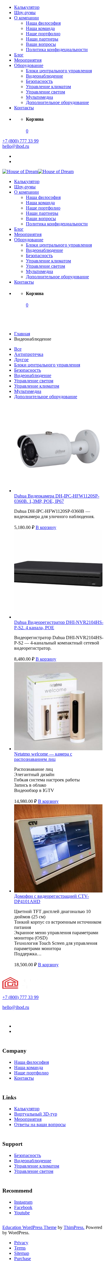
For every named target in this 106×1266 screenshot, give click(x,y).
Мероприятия (28, 60)
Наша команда (40, 28)
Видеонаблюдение (44, 75)
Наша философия (43, 23)
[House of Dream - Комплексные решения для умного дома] (20, 171)
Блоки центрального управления (59, 70)
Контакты (24, 107)
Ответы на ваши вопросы (40, 1124)
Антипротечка (28, 354)
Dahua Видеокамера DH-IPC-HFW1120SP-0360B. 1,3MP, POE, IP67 (56, 498)
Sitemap (21, 1253)
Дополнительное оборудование (57, 102)
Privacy (21, 1242)
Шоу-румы (25, 12)
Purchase (22, 1258)
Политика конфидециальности (57, 49)
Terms (20, 1247)
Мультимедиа (39, 97)
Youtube (22, 1212)
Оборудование (28, 65)
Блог (19, 54)
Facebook (23, 1207)
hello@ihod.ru (15, 146)
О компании (26, 17)
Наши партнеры (42, 38)
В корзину (46, 527)
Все (17, 348)
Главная (22, 333)
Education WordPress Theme (29, 1227)
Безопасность (39, 81)
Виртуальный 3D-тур (35, 1113)
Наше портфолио (43, 33)
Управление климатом (48, 86)
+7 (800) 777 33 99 (20, 140)
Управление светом (45, 91)
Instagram (23, 1202)
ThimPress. (74, 1227)
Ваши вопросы (41, 44)
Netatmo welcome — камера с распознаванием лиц (43, 756)
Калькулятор (26, 7)
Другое (21, 359)
